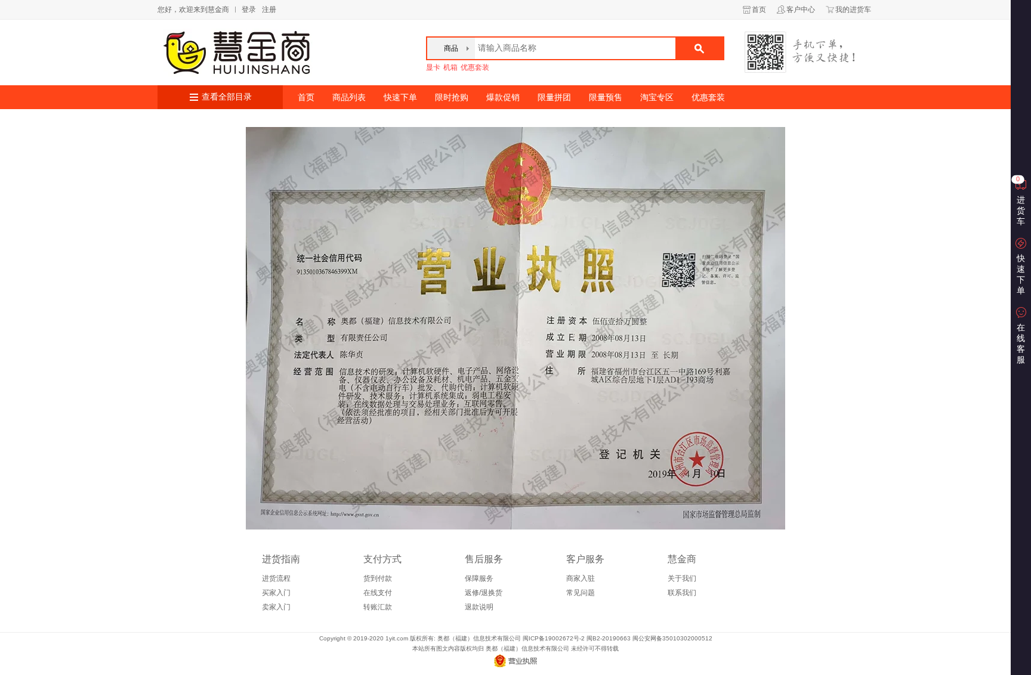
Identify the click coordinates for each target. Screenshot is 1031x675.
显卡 (433, 67)
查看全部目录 (227, 96)
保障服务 (479, 578)
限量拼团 (554, 97)
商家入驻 (580, 578)
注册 (269, 9)
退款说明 (479, 607)
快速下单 (400, 97)
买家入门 (276, 593)
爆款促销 (503, 97)
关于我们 (682, 578)
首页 (759, 9)
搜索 (699, 48)
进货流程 (276, 578)
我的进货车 (853, 9)
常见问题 (580, 593)
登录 (249, 9)
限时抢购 (451, 97)
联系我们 (682, 593)
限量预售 (605, 97)
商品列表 (349, 97)
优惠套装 (475, 67)
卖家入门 (276, 607)
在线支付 (377, 593)
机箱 (450, 67)
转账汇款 (377, 607)
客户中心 (800, 9)
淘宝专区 (657, 97)
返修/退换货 (483, 593)
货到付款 (377, 578)
